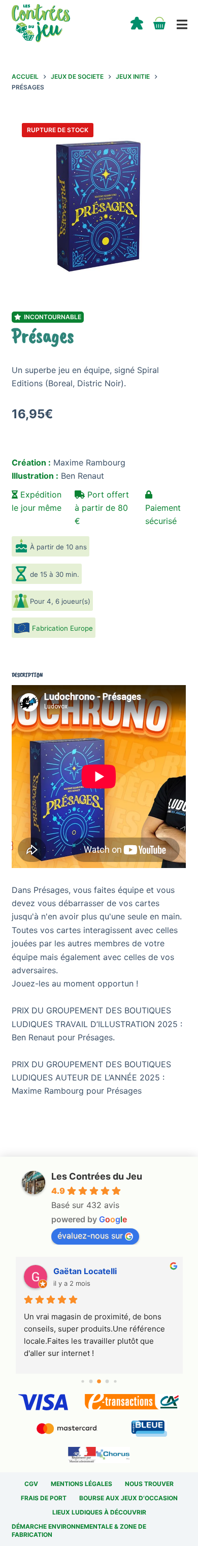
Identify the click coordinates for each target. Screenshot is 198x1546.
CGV (31, 1484)
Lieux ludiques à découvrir (99, 1512)
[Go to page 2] (99, 1381)
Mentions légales (81, 1484)
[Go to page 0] (82, 1381)
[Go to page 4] (115, 1381)
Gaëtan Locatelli (85, 1271)
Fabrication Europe (62, 628)
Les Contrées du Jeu (96, 1176)
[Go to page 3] (107, 1381)
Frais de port (44, 1498)
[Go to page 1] (91, 1381)
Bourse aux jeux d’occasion (128, 1498)
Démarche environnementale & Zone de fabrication (79, 1530)
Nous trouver (149, 1484)
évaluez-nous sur (90, 1235)
